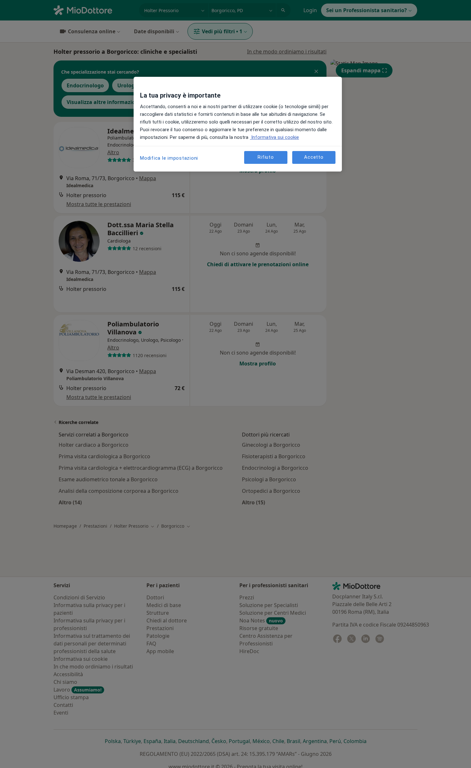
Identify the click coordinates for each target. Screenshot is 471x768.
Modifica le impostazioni (169, 158)
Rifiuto (266, 157)
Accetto (313, 157)
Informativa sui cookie (274, 137)
